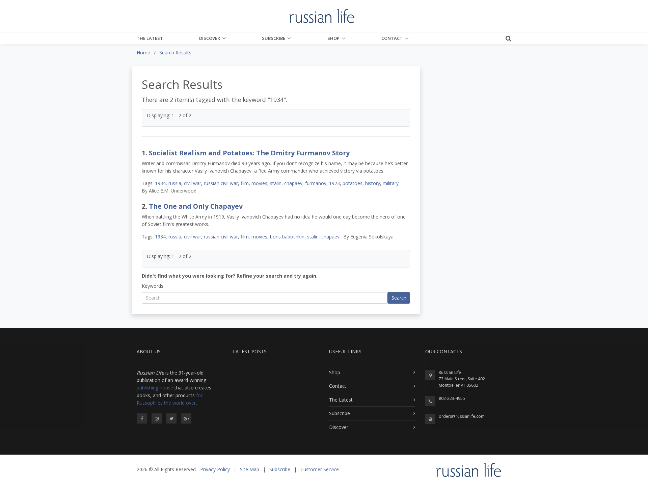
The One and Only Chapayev (196, 206)
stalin (275, 183)
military (391, 183)
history (372, 183)
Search (399, 298)
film (245, 183)
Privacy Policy (215, 469)
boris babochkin (287, 236)
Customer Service (319, 469)
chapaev (293, 183)
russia (174, 183)
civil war (192, 183)
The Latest (150, 38)
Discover (209, 38)
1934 (160, 183)
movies (259, 183)
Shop (333, 38)
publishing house (155, 387)
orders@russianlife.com (462, 416)
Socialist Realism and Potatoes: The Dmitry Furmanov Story (249, 152)
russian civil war (221, 183)
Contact (392, 38)
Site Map (249, 469)
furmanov (315, 183)
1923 (334, 183)
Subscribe (273, 38)
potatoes (352, 183)
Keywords (152, 286)
